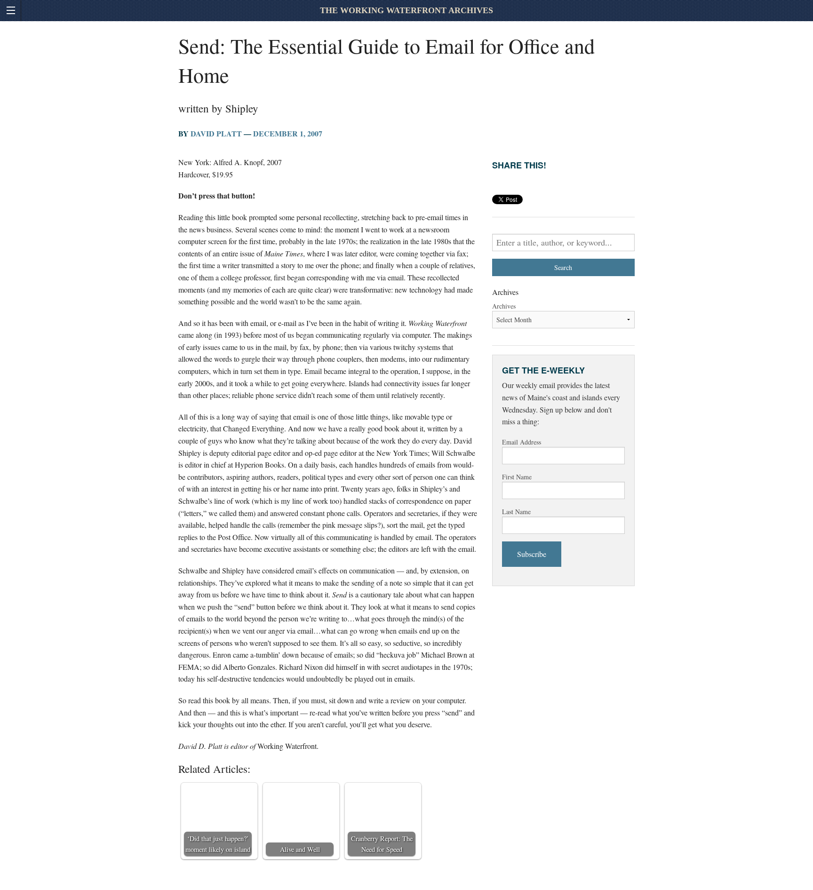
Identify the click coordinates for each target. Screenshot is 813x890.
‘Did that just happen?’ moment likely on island (217, 844)
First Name (517, 476)
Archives (504, 306)
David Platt (216, 133)
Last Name (516, 511)
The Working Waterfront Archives (406, 10)
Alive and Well (300, 849)
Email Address (521, 441)
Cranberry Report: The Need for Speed (382, 844)
